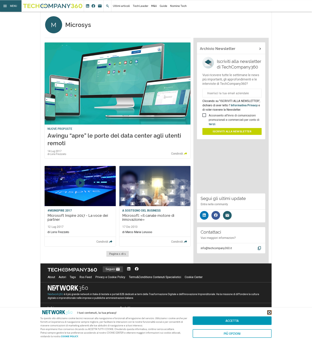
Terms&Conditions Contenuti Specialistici (155, 277)
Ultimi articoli (121, 6)
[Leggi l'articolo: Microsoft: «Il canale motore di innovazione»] (154, 206)
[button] (11, 6)
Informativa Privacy (244, 105)
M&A (154, 6)
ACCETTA (232, 320)
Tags (73, 277)
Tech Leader (140, 6)
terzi (212, 124)
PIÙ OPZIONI (232, 333)
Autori (62, 277)
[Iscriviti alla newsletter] (227, 215)
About (51, 277)
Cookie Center (194, 277)
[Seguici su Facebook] (215, 215)
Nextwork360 (55, 294)
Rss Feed (85, 277)
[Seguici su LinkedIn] (204, 215)
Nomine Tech (178, 6)
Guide (163, 6)
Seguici (111, 269)
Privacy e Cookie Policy (110, 277)
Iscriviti (232, 131)
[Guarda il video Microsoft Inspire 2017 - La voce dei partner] (80, 206)
